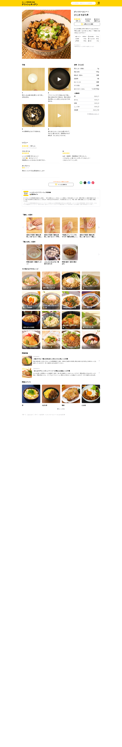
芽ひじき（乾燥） (79, 68)
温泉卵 (76, 78)
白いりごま (77, 82)
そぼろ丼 (41, 414)
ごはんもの (30, 414)
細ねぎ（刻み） (78, 75)
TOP (23, 414)
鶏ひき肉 (76, 71)
